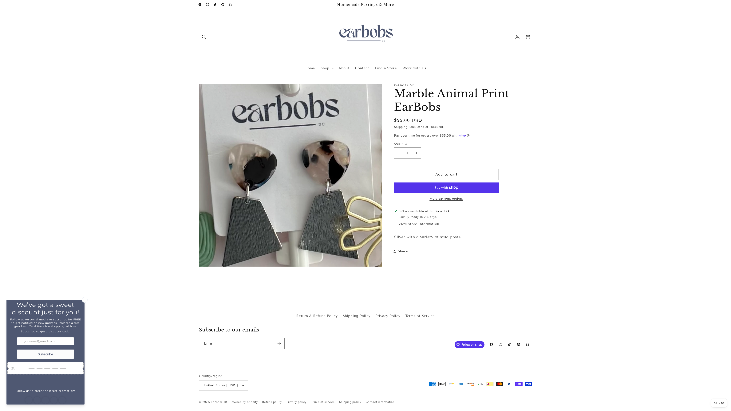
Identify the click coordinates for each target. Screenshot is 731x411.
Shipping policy (350, 402)
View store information (418, 224)
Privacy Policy (387, 316)
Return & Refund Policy (317, 316)
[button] (204, 37)
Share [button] (403, 251)
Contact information (380, 402)
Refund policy (272, 402)
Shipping (401, 127)
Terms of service (323, 402)
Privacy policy (296, 402)
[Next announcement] (431, 4)
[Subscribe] (279, 343)
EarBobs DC (219, 402)
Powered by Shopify (244, 402)
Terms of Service (420, 316)
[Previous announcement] (299, 4)
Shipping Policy (356, 316)
